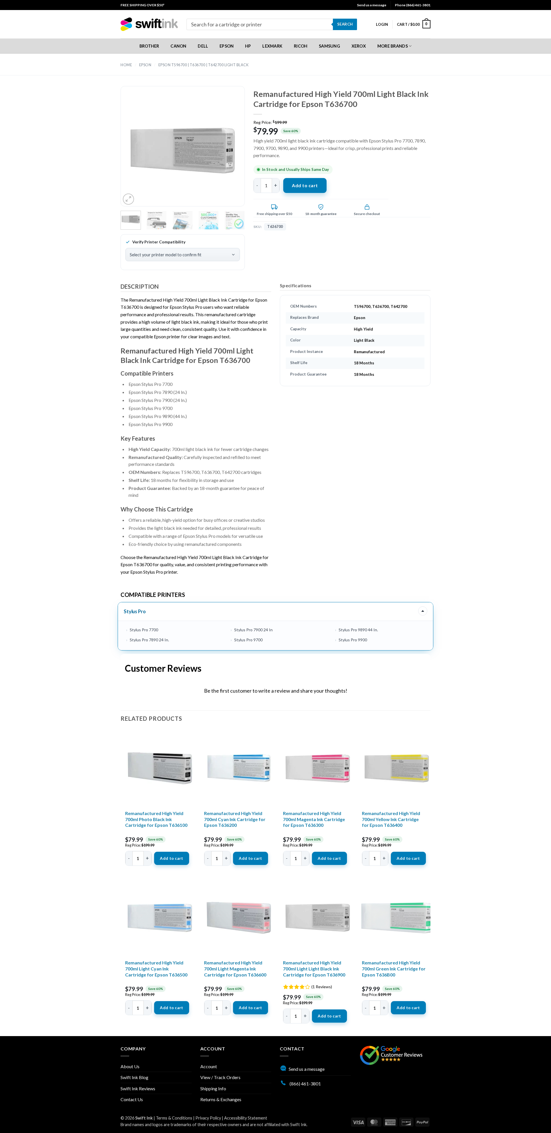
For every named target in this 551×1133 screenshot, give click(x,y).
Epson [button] (227, 46)
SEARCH (345, 24)
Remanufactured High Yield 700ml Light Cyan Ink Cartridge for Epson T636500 (156, 968)
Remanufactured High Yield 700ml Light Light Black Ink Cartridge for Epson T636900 (314, 968)
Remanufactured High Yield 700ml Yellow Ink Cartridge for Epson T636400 (391, 819)
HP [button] (248, 46)
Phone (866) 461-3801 (412, 5)
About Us (130, 1066)
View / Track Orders (220, 1077)
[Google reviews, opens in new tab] (391, 1055)
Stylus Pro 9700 (248, 639)
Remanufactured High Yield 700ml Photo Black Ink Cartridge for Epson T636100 (156, 819)
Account (208, 1066)
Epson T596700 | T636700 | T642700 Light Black (203, 65)
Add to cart (305, 185)
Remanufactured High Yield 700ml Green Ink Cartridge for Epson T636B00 (394, 968)
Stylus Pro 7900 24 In (253, 629)
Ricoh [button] (300, 46)
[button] (382, 24)
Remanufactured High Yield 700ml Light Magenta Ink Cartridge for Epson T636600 (235, 968)
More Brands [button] (392, 46)
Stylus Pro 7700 (144, 629)
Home (126, 65)
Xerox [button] (359, 46)
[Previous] (135, 151)
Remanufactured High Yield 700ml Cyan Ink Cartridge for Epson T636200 (234, 819)
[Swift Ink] (149, 24)
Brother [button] (149, 46)
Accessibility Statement (245, 1118)
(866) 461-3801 (305, 1083)
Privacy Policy (208, 1118)
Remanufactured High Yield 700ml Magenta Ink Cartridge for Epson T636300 (314, 819)
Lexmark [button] (272, 46)
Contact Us (132, 1099)
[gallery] (182, 151)
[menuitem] (142, 5)
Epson (145, 65)
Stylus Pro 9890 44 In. (358, 629)
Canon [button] (178, 46)
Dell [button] (203, 46)
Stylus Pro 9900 (353, 639)
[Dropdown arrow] (422, 611)
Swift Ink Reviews (138, 1088)
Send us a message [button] (371, 5)
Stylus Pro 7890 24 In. (149, 639)
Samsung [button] (329, 46)
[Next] (230, 151)
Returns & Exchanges (220, 1099)
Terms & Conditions (174, 1118)
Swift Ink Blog (134, 1077)
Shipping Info (213, 1088)
